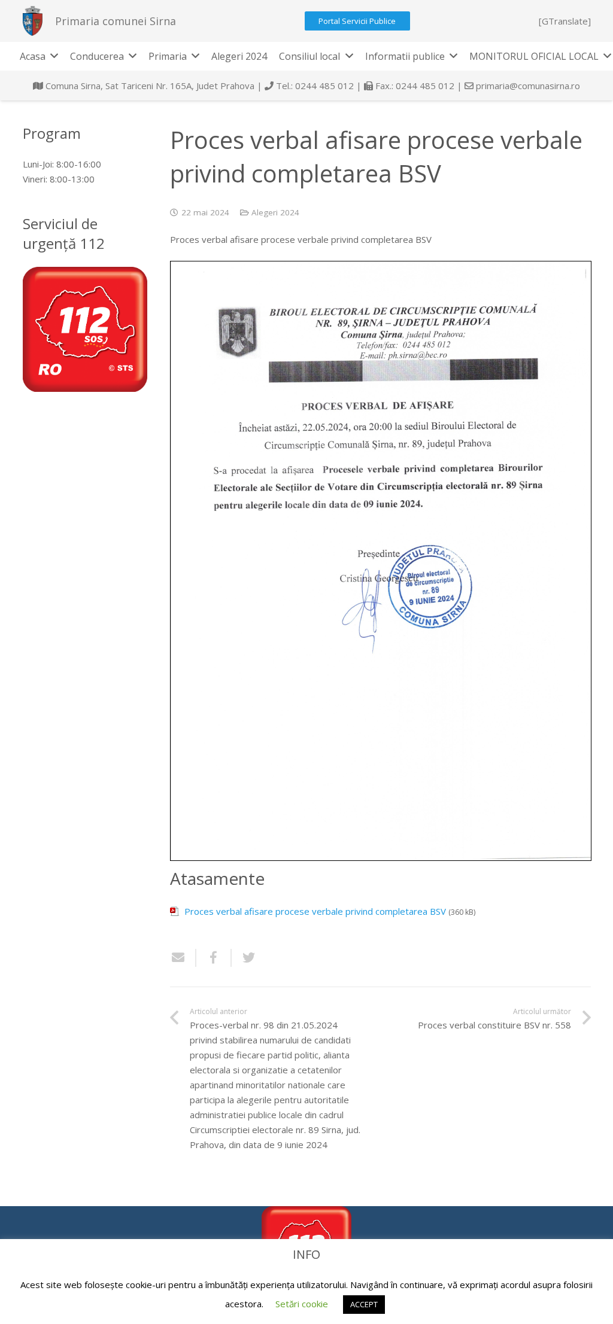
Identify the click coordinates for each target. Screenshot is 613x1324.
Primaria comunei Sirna (115, 21)
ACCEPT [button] (364, 1304)
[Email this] (183, 958)
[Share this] (214, 958)
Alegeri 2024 (275, 212)
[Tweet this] (244, 958)
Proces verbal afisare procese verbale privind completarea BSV (315, 911)
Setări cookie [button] (301, 1304)
